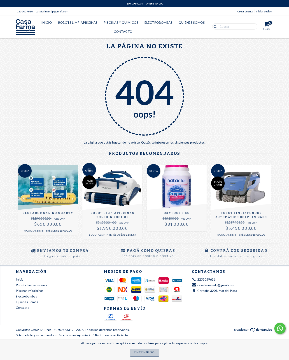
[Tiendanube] (253, 331)
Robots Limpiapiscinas (78, 22)
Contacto (123, 31)
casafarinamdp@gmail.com (52, 11)
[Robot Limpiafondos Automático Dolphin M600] (241, 187)
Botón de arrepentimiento (111, 335)
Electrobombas (158, 22)
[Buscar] (214, 26)
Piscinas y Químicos (121, 22)
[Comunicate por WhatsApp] (280, 328)
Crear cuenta (245, 11)
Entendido (144, 352)
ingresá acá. (84, 335)
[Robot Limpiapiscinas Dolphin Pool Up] (112, 187)
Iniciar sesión (264, 11)
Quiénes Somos (192, 22)
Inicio (46, 22)
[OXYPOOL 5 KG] (177, 187)
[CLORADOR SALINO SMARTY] (48, 187)
